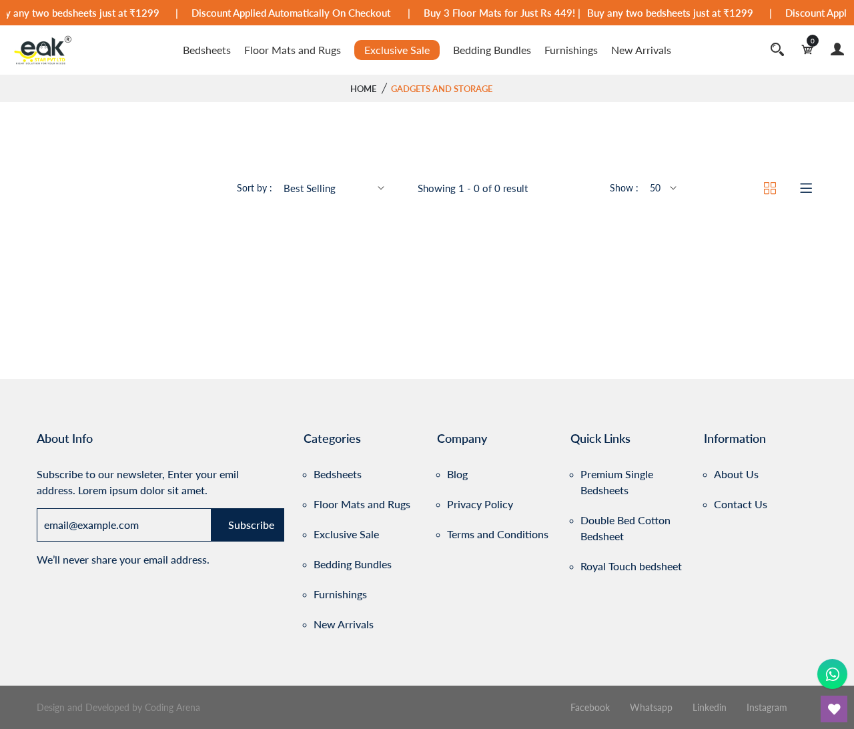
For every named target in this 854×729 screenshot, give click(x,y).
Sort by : (254, 187)
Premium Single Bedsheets (616, 482)
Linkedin (711, 707)
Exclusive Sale (397, 49)
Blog (457, 474)
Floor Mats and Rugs (292, 49)
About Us (736, 474)
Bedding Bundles (492, 49)
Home (363, 88)
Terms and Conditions (497, 534)
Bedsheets (207, 49)
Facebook (591, 707)
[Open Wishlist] (834, 709)
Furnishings (571, 49)
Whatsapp (652, 707)
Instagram (767, 707)
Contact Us (740, 504)
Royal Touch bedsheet (631, 566)
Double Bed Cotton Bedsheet (625, 528)
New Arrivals (641, 49)
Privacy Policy (480, 504)
